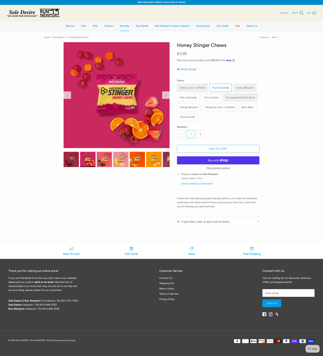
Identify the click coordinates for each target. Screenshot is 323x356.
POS (48, 340)
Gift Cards (222, 25)
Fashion (108, 25)
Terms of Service (168, 293)
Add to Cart (218, 148)
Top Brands (142, 25)
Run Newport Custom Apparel (172, 25)
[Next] (166, 95)
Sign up (272, 303)
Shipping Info (166, 283)
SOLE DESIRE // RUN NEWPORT (30, 340)
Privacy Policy (167, 299)
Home (46, 37)
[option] (117, 95)
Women (70, 25)
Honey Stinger (189, 69)
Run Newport (59, 37)
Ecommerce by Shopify (65, 340)
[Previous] (67, 95)
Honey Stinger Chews (78, 37)
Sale (237, 25)
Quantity (182, 126)
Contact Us (165, 278)
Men (83, 25)
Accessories (203, 25)
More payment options (218, 168)
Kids (95, 25)
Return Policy (166, 288)
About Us (252, 25)
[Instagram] (271, 314)
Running (124, 25)
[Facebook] (264, 314)
